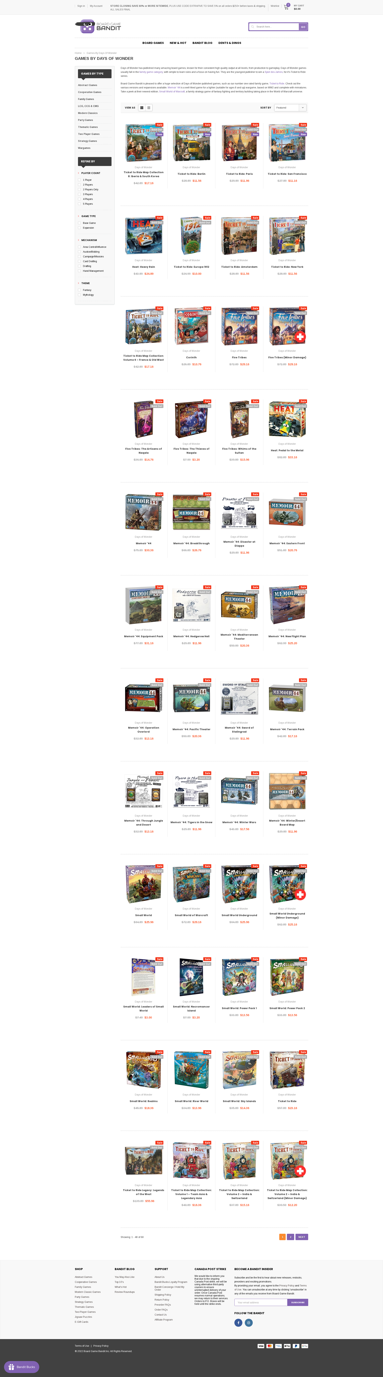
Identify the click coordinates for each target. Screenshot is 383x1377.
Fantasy (87, 290)
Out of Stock (144, 195)
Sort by (265, 107)
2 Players (88, 184)
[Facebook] (238, 1323)
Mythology (88, 294)
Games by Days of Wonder (102, 53)
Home (78, 53)
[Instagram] (249, 1323)
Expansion (88, 227)
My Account (96, 6)
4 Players (88, 199)
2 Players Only (90, 189)
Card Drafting (90, 261)
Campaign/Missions (93, 256)
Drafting (87, 266)
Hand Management (93, 271)
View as (130, 107)
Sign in (81, 6)
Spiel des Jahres (274, 72)
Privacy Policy (286, 1285)
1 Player (87, 180)
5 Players (88, 203)
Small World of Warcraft (172, 91)
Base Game (89, 223)
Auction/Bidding (91, 251)
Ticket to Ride (276, 83)
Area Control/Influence (94, 247)
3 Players (88, 194)
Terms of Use (83, 1345)
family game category (151, 72)
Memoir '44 (174, 87)
